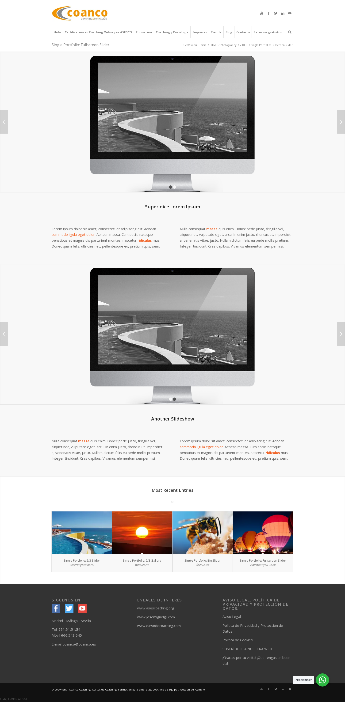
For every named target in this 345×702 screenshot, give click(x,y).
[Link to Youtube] (261, 13)
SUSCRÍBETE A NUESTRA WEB (247, 648)
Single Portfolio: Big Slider (202, 560)
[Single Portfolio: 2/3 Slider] (82, 532)
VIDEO (244, 45)
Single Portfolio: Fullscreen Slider (80, 44)
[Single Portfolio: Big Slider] (202, 532)
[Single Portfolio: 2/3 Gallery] (142, 532)
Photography (228, 45)
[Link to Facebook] (268, 13)
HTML (213, 45)
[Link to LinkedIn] (282, 13)
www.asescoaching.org (155, 608)
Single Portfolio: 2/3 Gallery (142, 560)
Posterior (341, 122)
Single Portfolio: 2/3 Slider (82, 560)
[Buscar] (289, 32)
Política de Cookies (237, 640)
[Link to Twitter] (275, 13)
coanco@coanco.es (79, 644)
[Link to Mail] (289, 13)
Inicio (203, 45)
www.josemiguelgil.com (156, 617)
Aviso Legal (231, 616)
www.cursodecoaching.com (159, 625)
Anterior (4, 122)
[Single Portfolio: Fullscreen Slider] (263, 532)
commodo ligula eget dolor (73, 234)
